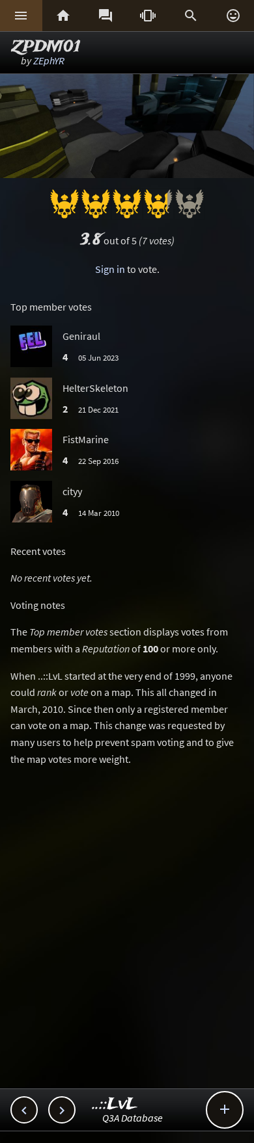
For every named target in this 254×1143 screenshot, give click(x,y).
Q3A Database (132, 1117)
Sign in (110, 269)
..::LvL (115, 1104)
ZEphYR (48, 60)
